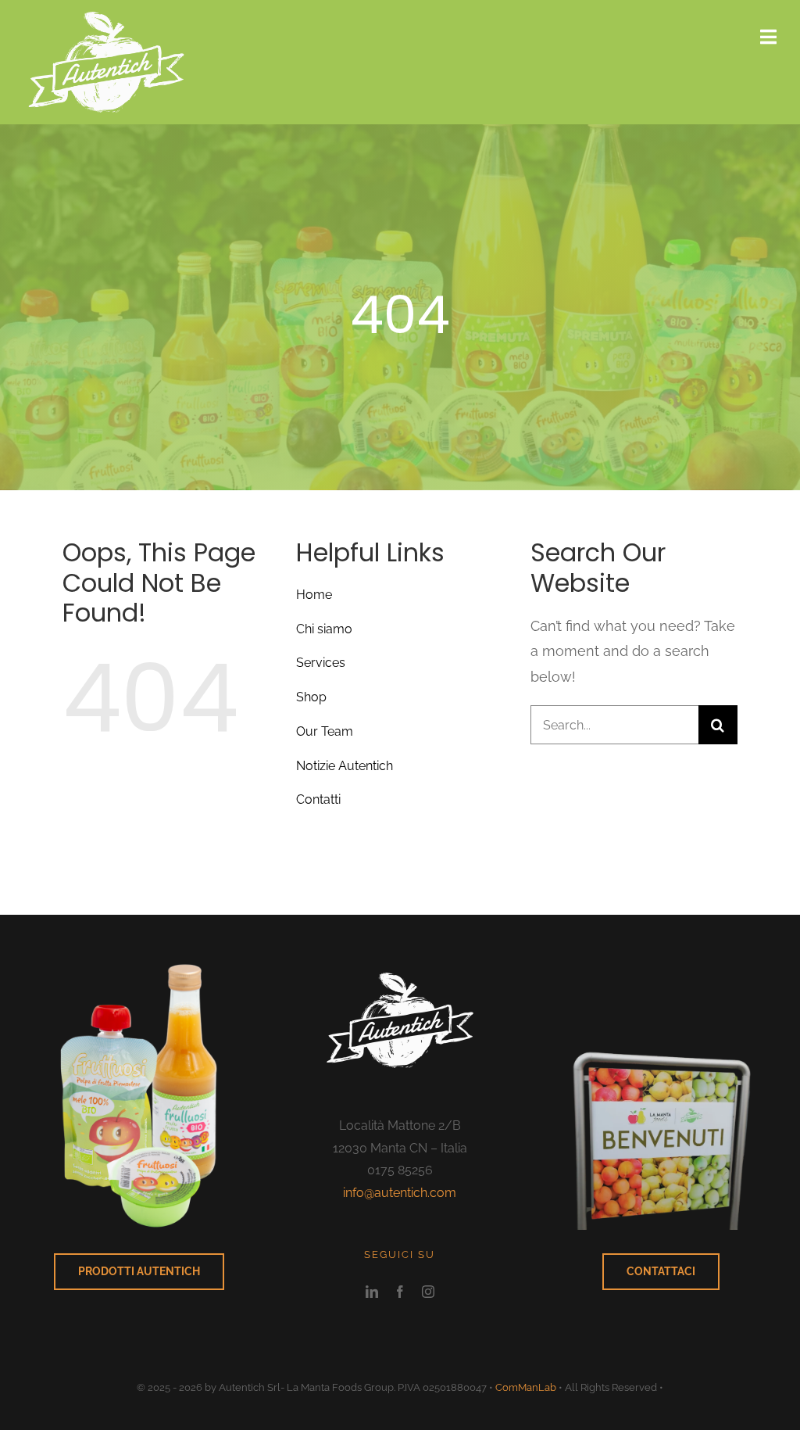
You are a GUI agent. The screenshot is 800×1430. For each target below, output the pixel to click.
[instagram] (428, 1291)
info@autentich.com (399, 1192)
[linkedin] (372, 1291)
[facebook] (400, 1291)
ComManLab (525, 1387)
